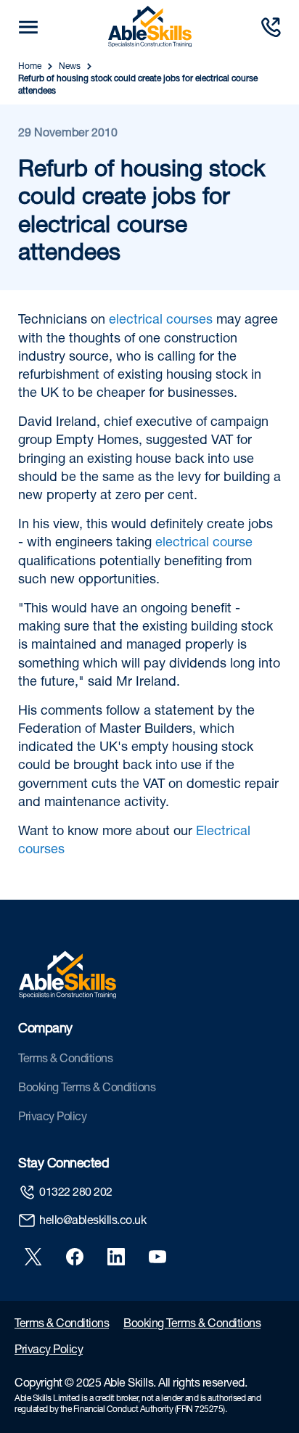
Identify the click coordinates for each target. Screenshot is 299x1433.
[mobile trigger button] (28, 27)
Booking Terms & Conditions (86, 1089)
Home (29, 66)
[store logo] (150, 27)
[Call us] (270, 27)
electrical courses (161, 320)
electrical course (204, 543)
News (70, 66)
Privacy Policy (52, 1118)
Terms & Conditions (65, 1060)
